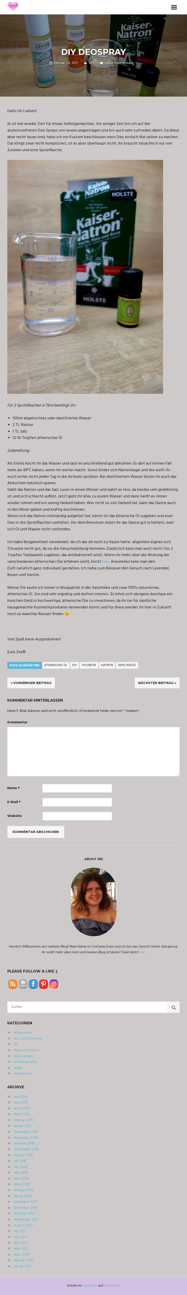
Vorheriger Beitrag (32, 683)
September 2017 (26, 1220)
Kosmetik (89, 665)
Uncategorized (25, 1062)
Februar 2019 (23, 1120)
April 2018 (21, 1179)
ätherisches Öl (55, 665)
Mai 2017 (21, 1243)
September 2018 (26, 1149)
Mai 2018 (21, 1173)
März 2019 (22, 1114)
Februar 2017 (23, 1260)
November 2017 (26, 1208)
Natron (107, 665)
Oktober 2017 (24, 1214)
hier (105, 561)
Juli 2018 (20, 1161)
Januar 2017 (22, 1266)
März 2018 (22, 1184)
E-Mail (14, 802)
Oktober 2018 (24, 1144)
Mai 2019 (21, 1103)
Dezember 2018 (26, 1132)
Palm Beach (111, 1285)
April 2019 (21, 1109)
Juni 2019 (20, 1097)
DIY (91, 63)
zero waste (127, 665)
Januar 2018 (22, 1196)
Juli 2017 (20, 1231)
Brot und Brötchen (28, 1039)
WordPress (90, 1285)
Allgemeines (23, 1033)
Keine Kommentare (119, 63)
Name (13, 788)
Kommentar (17, 722)
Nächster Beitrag (156, 683)
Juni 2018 (20, 1167)
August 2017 (23, 1226)
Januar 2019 (22, 1126)
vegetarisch (23, 1074)
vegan (18, 1068)
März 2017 (22, 1255)
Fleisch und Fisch (26, 1050)
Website (14, 816)
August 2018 (23, 1155)
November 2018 (26, 1138)
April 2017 (21, 1249)
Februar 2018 (23, 1190)
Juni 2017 (20, 1237)
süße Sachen (23, 1056)
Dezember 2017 (26, 1202)
